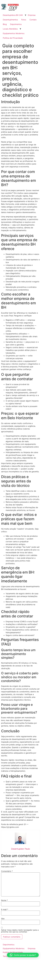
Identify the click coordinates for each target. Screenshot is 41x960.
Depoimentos (16, 24)
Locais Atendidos (10, 29)
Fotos (23, 20)
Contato (33, 20)
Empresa (31, 15)
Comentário (7, 871)
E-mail (4, 909)
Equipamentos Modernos (13, 33)
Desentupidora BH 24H (13, 15)
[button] (23, 955)
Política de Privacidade (13, 38)
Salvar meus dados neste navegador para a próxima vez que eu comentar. (20, 931)
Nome (4, 900)
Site (2, 919)
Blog (5, 24)
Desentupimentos (10, 20)
